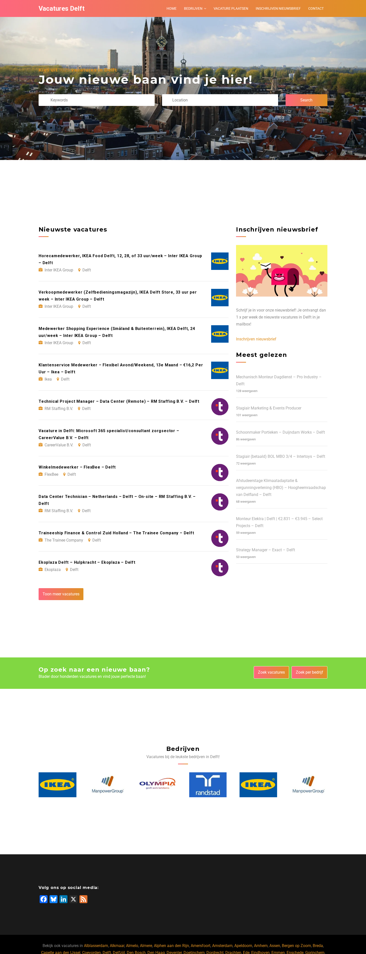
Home (172, 8)
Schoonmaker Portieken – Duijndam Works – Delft (280, 432)
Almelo (132, 945)
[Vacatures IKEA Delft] (208, 785)
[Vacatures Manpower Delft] (58, 785)
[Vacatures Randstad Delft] (158, 784)
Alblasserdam (96, 945)
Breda (318, 945)
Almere (146, 945)
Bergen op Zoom (296, 945)
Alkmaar (117, 945)
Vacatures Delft (62, 8)
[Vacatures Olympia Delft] (108, 785)
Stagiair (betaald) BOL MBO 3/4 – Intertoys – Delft (280, 456)
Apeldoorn (243, 945)
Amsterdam (222, 945)
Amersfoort (200, 945)
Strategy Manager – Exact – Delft (265, 550)
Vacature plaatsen (231, 8)
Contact (316, 8)
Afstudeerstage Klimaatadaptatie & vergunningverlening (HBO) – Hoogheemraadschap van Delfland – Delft (281, 487)
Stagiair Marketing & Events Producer (268, 408)
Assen (274, 945)
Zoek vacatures (271, 672)
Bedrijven (193, 8)
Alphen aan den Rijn (171, 945)
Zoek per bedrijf (309, 672)
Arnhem (261, 945)
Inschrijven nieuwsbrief (278, 8)
